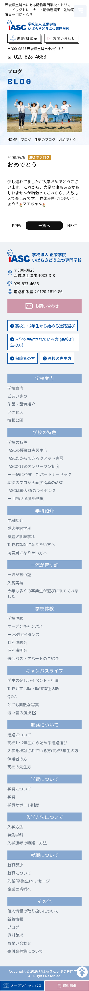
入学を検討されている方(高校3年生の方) (43, 750)
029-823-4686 (30, 56)
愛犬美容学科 (19, 528)
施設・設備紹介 (21, 404)
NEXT (72, 225)
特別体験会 (17, 642)
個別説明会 (17, 650)
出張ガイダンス (25, 634)
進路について (19, 735)
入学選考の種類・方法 (27, 843)
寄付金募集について (25, 951)
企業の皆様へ (19, 889)
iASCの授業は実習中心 (27, 450)
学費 (11, 797)
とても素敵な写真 (23, 705)
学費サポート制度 (23, 805)
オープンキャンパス (26, 985)
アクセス (15, 412)
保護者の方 (24, 358)
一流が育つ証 (19, 574)
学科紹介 (15, 520)
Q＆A (12, 696)
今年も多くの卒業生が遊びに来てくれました (43, 593)
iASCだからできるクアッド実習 (35, 458)
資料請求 (69, 985)
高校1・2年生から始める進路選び (44, 326)
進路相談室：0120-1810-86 (38, 291)
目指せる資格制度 (27, 498)
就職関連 (15, 865)
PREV (16, 225)
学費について (19, 789)
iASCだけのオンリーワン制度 (33, 466)
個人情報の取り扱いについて (33, 911)
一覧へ (44, 225)
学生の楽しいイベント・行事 (33, 680)
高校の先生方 (59, 358)
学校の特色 (17, 442)
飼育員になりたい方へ (27, 553)
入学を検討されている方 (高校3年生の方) (42, 342)
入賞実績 (15, 583)
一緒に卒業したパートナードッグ (41, 474)
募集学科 (15, 835)
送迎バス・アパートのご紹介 (33, 658)
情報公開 (15, 420)
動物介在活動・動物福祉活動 (33, 688)
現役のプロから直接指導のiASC (35, 482)
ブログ (13, 927)
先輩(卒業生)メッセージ (28, 881)
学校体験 (15, 618)
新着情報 (15, 919)
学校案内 (15, 388)
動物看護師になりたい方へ (31, 544)
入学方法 (15, 827)
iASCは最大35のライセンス (31, 490)
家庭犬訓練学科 (21, 536)
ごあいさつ (17, 396)
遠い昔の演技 (19, 712)
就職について (19, 873)
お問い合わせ (19, 943)
